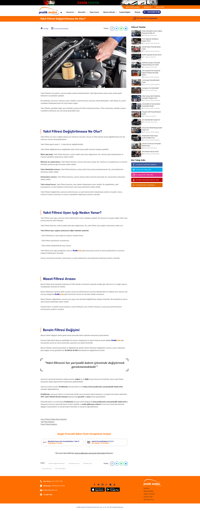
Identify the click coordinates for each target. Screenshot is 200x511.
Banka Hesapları (148, 491)
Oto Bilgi (45, 28)
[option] (62, 442)
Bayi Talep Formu (149, 499)
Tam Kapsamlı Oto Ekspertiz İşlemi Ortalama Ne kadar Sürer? (151, 73)
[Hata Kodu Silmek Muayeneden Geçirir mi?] (136, 130)
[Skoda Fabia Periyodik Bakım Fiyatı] (136, 49)
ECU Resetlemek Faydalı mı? (151, 120)
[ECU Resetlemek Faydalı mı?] (136, 122)
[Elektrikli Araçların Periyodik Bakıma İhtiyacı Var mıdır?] (136, 65)
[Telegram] (126, 29)
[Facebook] (112, 29)
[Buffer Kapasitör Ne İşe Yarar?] (136, 57)
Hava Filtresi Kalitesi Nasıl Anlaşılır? (54, 419)
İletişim (137, 12)
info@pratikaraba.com (50, 490)
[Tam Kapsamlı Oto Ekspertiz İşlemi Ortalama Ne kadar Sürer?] (136, 73)
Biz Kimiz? (147, 488)
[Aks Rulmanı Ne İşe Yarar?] (136, 154)
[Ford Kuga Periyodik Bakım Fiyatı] (136, 82)
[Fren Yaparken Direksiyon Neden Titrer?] (136, 41)
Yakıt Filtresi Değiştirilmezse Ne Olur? (56, 463)
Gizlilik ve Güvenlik (149, 494)
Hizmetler (81, 12)
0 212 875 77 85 (52, 481)
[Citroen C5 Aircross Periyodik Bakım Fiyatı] (136, 146)
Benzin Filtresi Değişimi (60, 468)
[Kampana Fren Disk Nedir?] (136, 90)
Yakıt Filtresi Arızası (87, 463)
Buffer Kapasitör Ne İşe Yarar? (152, 55)
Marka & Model (109, 12)
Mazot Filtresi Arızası (46, 468)
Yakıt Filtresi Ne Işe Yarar (74, 463)
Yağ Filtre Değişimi (47, 422)
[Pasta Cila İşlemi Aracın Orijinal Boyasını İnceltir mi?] (136, 33)
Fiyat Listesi (94, 12)
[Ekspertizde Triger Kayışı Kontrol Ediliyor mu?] (136, 138)
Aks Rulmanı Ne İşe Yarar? (150, 151)
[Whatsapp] (121, 29)
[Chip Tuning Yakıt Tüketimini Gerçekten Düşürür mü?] (136, 98)
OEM (86, 379)
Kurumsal (70, 12)
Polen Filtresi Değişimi (49, 424)
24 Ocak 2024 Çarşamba (61, 28)
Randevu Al (147, 7)
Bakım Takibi (160, 7)
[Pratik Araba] (152, 482)
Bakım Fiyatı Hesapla (132, 7)
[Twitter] (117, 29)
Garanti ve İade (148, 497)
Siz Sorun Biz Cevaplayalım (147, 18)
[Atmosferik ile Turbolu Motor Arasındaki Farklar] (136, 106)
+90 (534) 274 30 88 (54, 486)
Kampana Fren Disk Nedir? (150, 88)
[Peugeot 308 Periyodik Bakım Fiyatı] (136, 114)
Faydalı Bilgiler (124, 12)
